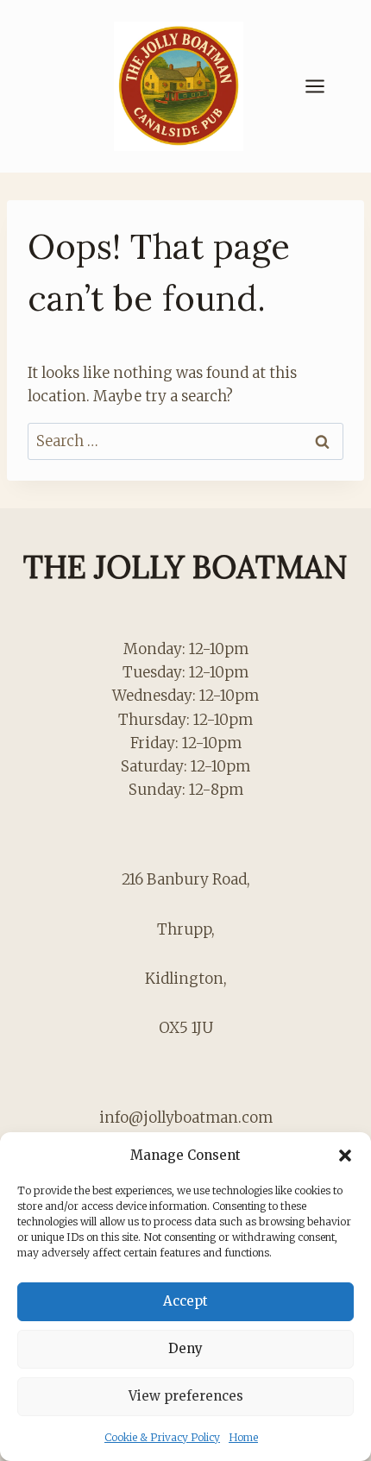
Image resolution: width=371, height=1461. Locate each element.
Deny (185, 1348)
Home (243, 1437)
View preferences (186, 1396)
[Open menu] (323, 86)
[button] (345, 1155)
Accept (185, 1301)
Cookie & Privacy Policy (162, 1437)
